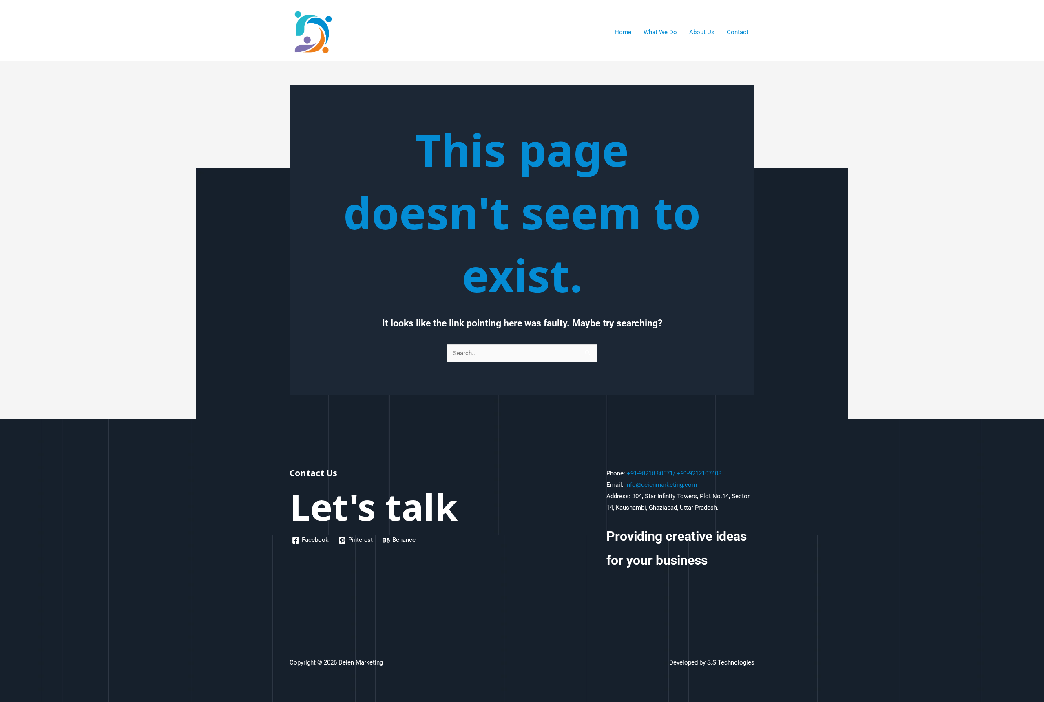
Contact (737, 32)
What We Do (660, 32)
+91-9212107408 (699, 473)
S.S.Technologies (730, 662)
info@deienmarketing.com (661, 485)
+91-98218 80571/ (651, 473)
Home (623, 32)
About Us (701, 32)
